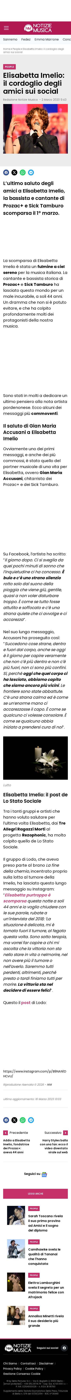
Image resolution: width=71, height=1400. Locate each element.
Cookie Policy (34, 1369)
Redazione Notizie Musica (20, 100)
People (16, 49)
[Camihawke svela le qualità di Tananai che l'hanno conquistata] (16, 1253)
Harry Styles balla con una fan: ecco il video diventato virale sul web (54, 1146)
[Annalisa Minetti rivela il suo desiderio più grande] (16, 1318)
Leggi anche (35, 1193)
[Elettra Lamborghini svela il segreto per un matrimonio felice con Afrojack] (16, 1287)
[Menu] (6, 28)
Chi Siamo (10, 1363)
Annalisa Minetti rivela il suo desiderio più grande (46, 1321)
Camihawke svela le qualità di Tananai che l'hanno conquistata (44, 1256)
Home (6, 49)
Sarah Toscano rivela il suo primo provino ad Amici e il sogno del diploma (45, 1223)
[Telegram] (31, 172)
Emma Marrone (47, 39)
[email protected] (12, 1383)
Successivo (53, 1132)
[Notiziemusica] (38, 28)
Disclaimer (46, 1363)
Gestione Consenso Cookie (21, 1374)
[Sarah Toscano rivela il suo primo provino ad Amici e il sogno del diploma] (16, 1220)
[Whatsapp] (23, 172)
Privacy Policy (12, 1369)
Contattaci (28, 1363)
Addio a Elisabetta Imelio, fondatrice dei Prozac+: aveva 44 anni (16, 1146)
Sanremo (10, 39)
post (26, 1002)
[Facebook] (6, 172)
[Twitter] (14, 172)
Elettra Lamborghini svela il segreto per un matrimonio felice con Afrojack (46, 1290)
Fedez (26, 39)
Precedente (18, 1132)
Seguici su (32, 1174)
